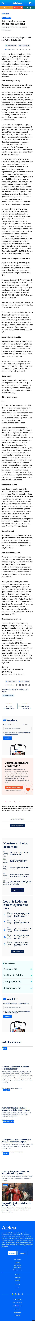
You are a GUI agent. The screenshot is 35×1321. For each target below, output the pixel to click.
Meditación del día (13, 975)
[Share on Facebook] (17, 49)
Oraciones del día (12, 988)
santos (5, 1185)
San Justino (6, 85)
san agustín (6, 1090)
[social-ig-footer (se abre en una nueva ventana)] (22, 1294)
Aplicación (17, 1280)
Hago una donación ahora (13, 787)
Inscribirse (7, 738)
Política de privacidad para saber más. (17, 733)
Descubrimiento (17, 1270)
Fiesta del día (10, 969)
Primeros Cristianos (21, 27)
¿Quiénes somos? (17, 1306)
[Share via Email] (26, 49)
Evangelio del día (12, 981)
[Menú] (6, 3)
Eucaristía (7, 87)
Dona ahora (17, 8)
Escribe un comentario (17, 826)
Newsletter (17, 1277)
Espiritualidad (5, 14)
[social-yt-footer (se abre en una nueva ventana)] (12, 1294)
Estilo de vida (17, 1267)
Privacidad (17, 1315)
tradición (5, 1153)
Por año (18, 1288)
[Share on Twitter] (23, 49)
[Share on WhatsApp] (29, 49)
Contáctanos (17, 1312)
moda (4, 1048)
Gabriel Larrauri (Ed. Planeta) (13, 674)
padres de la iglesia (8, 695)
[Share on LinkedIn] (20, 49)
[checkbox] (3, 732)
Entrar (22, 819)
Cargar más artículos (17, 890)
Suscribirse (12, 1253)
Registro (6, 8)
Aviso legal (17, 1309)
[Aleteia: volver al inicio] (17, 3)
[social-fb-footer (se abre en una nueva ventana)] (16, 1294)
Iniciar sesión (22, 1253)
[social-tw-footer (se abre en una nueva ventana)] (19, 1294)
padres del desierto (8, 1121)
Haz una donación (17, 1303)
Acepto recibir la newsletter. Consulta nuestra (17, 733)
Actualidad (17, 1262)
